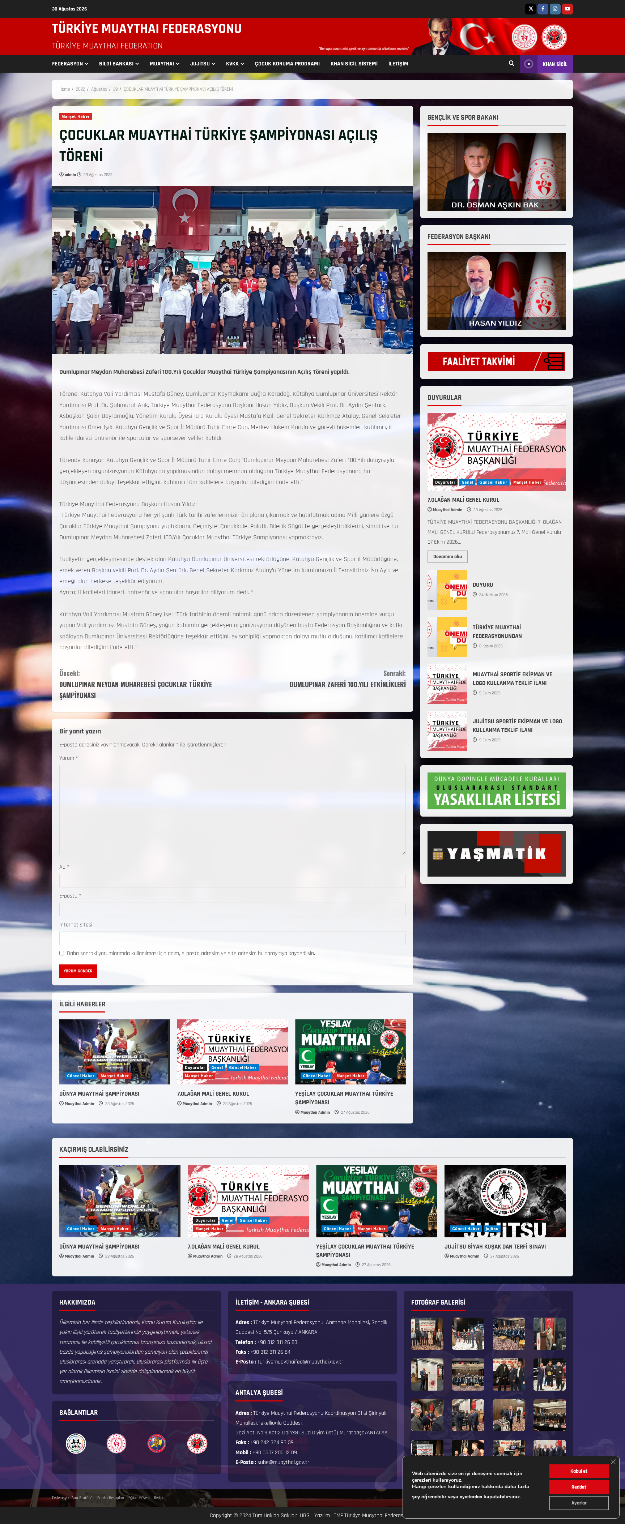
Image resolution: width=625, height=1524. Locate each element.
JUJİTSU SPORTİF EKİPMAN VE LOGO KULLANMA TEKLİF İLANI (447, 731)
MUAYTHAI (162, 64)
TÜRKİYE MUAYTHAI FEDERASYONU (147, 29)
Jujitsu (492, 1228)
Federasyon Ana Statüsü (72, 1498)
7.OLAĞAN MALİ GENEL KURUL (213, 1094)
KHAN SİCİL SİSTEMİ (354, 64)
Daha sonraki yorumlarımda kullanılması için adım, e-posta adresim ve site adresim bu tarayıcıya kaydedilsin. (191, 953)
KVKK (232, 64)
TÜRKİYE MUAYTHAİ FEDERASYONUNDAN (447, 637)
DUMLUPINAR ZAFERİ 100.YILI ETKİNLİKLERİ (348, 678)
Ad (64, 867)
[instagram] (555, 9)
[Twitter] (530, 9)
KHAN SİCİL (555, 64)
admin (70, 174)
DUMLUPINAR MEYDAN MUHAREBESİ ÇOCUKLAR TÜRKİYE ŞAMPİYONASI (135, 684)
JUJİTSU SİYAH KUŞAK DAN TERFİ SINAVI (495, 1247)
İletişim (159, 1498)
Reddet (578, 1487)
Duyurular (195, 1067)
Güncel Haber (80, 1075)
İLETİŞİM (398, 64)
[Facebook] (542, 9)
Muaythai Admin (79, 1103)
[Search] (511, 64)
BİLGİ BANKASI (116, 64)
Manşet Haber (75, 116)
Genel (217, 1067)
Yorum (68, 758)
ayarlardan (471, 1497)
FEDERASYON (67, 64)
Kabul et (578, 1471)
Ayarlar (579, 1503)
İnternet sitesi (75, 925)
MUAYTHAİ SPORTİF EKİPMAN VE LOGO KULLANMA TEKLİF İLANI (447, 684)
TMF (338, 1515)
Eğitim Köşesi (138, 1498)
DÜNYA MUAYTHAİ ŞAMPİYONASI (99, 1094)
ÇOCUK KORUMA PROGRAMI (287, 64)
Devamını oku (450, 555)
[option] (76, 1443)
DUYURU (447, 590)
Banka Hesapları (110, 1498)
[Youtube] (567, 9)
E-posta (70, 896)
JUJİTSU (200, 64)
